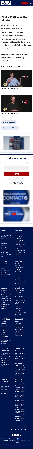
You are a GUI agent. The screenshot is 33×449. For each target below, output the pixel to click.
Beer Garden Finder (18, 324)
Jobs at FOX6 (19, 361)
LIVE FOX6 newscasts (18, 293)
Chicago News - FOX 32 (5, 353)
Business (4, 272)
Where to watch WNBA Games (19, 415)
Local (2, 233)
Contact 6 (4, 264)
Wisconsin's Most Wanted (6, 235)
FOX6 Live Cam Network (19, 241)
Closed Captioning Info (20, 370)
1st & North (4, 296)
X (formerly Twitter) (4, 337)
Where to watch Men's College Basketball (19, 405)
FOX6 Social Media (5, 320)
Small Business (5, 274)
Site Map (3, 257)
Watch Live (24, 3)
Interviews (18, 274)
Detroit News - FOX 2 (5, 361)
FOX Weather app (20, 244)
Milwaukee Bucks (6, 304)
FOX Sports (18, 308)
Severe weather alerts (19, 233)
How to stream (19, 290)
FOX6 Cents (4, 266)
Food (16, 276)
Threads (3, 332)
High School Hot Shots (6, 301)
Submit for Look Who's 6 (19, 264)
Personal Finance (6, 270)
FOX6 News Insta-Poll (6, 248)
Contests (17, 351)
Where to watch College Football (19, 388)
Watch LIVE (19, 288)
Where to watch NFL (19, 384)
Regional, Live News (5, 349)
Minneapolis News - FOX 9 (6, 357)
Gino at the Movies (10, 128)
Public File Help (19, 365)
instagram (14, 429)
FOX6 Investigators (6, 239)
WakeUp (18, 261)
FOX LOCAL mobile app (4, 251)
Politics (3, 245)
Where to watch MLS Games (19, 419)
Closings (17, 248)
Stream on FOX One (19, 380)
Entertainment (5, 241)
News (3, 230)
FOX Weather (19, 246)
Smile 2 (5, 67)
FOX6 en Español (6, 255)
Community (19, 319)
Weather (18, 230)
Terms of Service (17, 184)
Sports (4, 288)
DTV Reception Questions (19, 374)
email (24, 429)
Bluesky (3, 334)
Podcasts (4, 243)
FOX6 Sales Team (6, 384)
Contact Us (19, 348)
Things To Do (19, 321)
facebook (8, 429)
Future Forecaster (20, 250)
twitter (11, 429)
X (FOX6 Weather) (6, 344)
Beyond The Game (6, 298)
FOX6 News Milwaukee (6, 26)
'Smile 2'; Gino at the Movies (9, 88)
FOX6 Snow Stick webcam (20, 253)
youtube (21, 429)
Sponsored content (4, 392)
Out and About (19, 272)
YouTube (4, 324)
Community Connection (18, 334)
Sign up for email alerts (20, 353)
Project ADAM (19, 331)
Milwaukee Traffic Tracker (20, 282)
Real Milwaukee (17, 26)
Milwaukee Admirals (4, 307)
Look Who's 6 (19, 267)
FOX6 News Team (20, 359)
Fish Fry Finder (19, 327)
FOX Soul (17, 310)
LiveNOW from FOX (19, 303)
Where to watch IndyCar (19, 401)
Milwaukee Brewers (4, 291)
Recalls (3, 268)
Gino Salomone (7, 24)
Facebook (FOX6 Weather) (6, 341)
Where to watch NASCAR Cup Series (19, 396)
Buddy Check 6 (19, 329)
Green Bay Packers (6, 294)
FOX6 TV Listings (20, 300)
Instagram (4, 328)
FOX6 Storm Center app (18, 237)
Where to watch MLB (19, 392)
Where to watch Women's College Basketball (20, 411)
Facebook (4, 326)
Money (4, 261)
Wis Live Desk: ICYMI (19, 297)
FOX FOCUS (4, 390)
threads (18, 429)
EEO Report (18, 363)
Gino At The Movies (18, 279)
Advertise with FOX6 (5, 387)
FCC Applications (20, 367)
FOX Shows (18, 314)
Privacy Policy (18, 182)
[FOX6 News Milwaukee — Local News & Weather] (6, 3)
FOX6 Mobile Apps (20, 357)
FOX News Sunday (20, 312)
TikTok (3, 330)
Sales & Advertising (5, 380)
